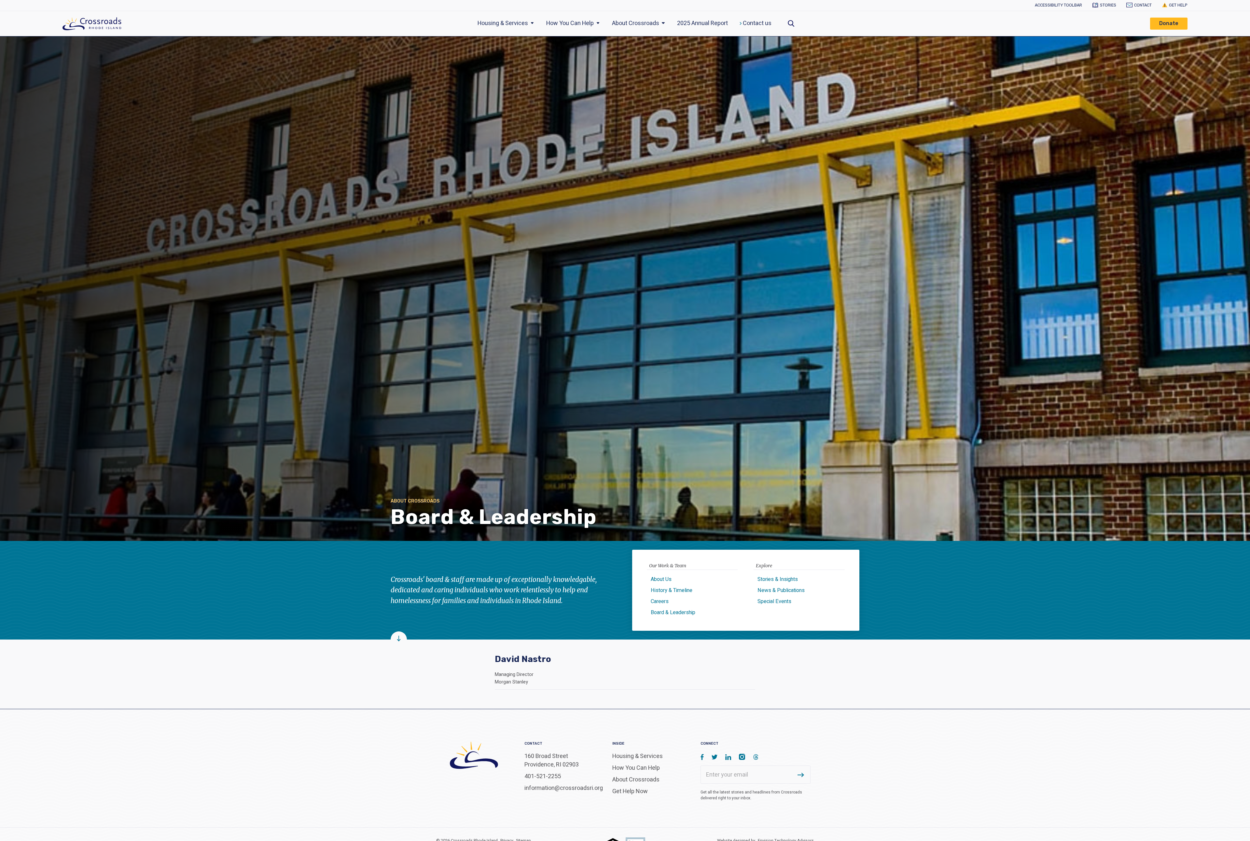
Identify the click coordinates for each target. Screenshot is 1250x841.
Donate (1168, 23)
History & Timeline (671, 590)
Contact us (756, 23)
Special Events (774, 601)
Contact (1143, 5)
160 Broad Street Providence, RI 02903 (551, 760)
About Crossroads (636, 23)
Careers (660, 601)
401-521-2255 (542, 776)
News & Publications (781, 590)
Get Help (1178, 5)
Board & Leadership (673, 612)
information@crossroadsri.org (563, 788)
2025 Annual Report (702, 23)
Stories (1108, 5)
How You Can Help (570, 23)
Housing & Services (503, 23)
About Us (661, 579)
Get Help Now (630, 791)
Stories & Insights (777, 579)
